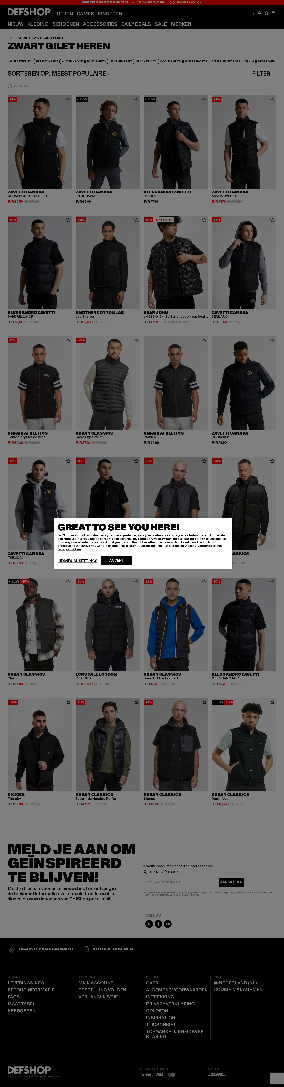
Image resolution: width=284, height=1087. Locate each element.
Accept (116, 560)
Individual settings (77, 561)
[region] (143, 543)
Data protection (69, 549)
